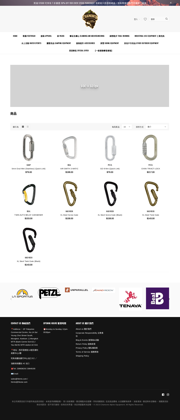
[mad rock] (103, 290)
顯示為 (16, 126)
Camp (29, 165)
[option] (22, 293)
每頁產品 (116, 126)
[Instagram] (168, 394)
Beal (69, 165)
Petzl (110, 165)
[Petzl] (49, 293)
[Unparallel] (76, 290)
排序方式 (139, 126)
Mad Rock (69, 211)
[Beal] (157, 298)
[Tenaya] (130, 299)
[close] (170, 3)
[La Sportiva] (22, 293)
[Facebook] (163, 394)
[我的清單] (144, 19)
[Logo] (90, 19)
